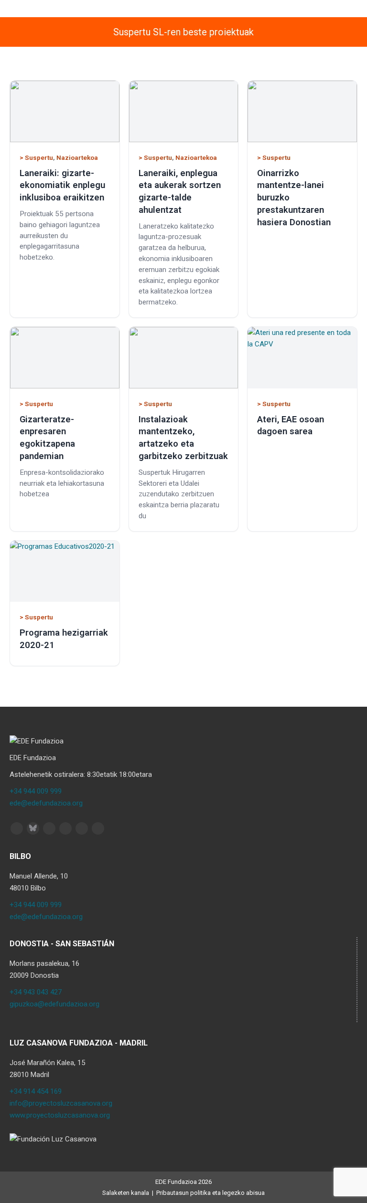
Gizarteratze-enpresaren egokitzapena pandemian (47, 437)
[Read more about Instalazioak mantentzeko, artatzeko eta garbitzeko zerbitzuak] (183, 357)
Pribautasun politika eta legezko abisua (210, 1192)
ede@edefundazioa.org (46, 803)
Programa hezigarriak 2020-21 (64, 639)
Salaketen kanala (125, 1192)
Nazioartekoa (77, 157)
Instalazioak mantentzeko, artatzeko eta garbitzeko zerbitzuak (183, 437)
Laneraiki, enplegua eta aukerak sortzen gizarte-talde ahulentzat (180, 191)
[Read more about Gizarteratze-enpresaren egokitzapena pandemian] (64, 357)
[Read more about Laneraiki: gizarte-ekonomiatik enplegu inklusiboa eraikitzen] (64, 111)
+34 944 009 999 (36, 791)
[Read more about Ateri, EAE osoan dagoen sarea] (302, 357)
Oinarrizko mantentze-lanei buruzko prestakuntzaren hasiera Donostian (294, 197)
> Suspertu (36, 157)
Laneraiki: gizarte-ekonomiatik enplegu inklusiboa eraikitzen (62, 185)
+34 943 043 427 (36, 992)
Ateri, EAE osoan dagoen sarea (290, 425)
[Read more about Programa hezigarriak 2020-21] (64, 571)
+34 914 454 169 (36, 1091)
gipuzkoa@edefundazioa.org (54, 1004)
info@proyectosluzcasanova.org (61, 1103)
